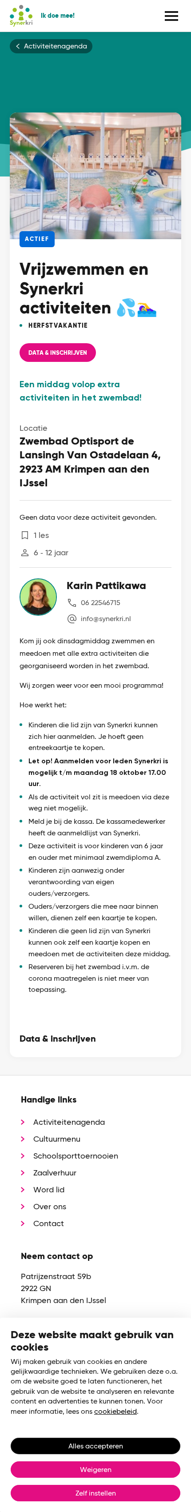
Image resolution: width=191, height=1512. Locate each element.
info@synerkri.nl (106, 618)
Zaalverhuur (54, 1172)
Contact (48, 1223)
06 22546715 (100, 602)
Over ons (49, 1206)
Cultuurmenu (56, 1138)
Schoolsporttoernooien (75, 1155)
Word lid (48, 1189)
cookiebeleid (115, 1411)
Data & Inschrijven (57, 353)
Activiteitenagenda (55, 46)
